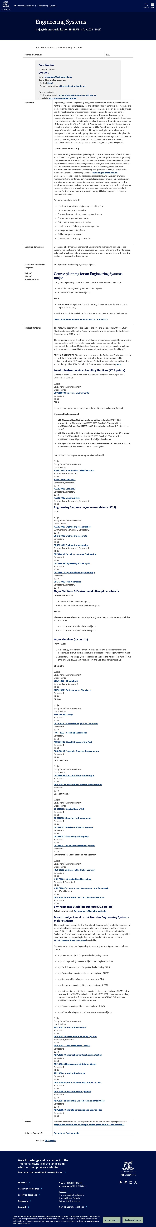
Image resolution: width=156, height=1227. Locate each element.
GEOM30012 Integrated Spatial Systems (73, 827)
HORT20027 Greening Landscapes (70, 732)
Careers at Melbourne (28, 1188)
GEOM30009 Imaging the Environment (72, 818)
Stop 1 (50, 83)
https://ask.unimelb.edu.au (72, 86)
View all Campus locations (71, 1207)
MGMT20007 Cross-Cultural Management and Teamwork (81, 888)
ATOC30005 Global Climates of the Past (73, 742)
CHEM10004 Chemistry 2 (66, 680)
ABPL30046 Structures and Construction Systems (78, 1082)
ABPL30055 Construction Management (72, 1091)
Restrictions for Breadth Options (70, 940)
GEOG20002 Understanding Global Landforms (76, 723)
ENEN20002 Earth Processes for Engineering (75, 554)
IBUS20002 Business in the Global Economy (74, 869)
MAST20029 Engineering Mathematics (72, 526)
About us (22, 1182)
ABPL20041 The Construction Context (72, 1045)
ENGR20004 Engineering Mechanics (71, 545)
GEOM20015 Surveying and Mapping (71, 836)
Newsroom (23, 1201)
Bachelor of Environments (66, 1133)
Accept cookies (111, 1220)
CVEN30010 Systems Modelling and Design (74, 572)
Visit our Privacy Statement (88, 1221)
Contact (22, 1207)
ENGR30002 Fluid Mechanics (67, 581)
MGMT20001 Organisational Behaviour (72, 879)
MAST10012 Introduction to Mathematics (74, 470)
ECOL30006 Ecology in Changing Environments (76, 751)
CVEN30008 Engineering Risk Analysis (72, 563)
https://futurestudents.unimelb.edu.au (77, 95)
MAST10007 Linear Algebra (67, 497)
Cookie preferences (133, 1220)
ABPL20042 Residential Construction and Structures (79, 897)
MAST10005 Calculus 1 (64, 479)
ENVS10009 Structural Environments (71, 392)
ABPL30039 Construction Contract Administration (78, 784)
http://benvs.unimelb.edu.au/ (63, 98)
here (119, 364)
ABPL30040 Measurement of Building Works (75, 1064)
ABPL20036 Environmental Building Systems (75, 1036)
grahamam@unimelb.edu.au (58, 77)
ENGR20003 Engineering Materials (70, 535)
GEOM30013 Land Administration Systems (74, 845)
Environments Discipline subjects (90, 911)
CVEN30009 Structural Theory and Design (74, 775)
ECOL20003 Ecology (63, 714)
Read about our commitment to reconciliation (40, 1172)
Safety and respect (27, 1194)
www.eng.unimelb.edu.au (105, 172)
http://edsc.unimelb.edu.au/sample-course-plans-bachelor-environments (89, 1124)
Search (146, 7)
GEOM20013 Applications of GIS (69, 809)
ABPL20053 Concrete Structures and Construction (78, 1109)
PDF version (50, 1140)
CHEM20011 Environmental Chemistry (72, 690)
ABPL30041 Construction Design (69, 1073)
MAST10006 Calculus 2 (64, 488)
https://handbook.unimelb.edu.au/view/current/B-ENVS (81, 319)
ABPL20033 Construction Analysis (70, 1027)
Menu (153, 7)
